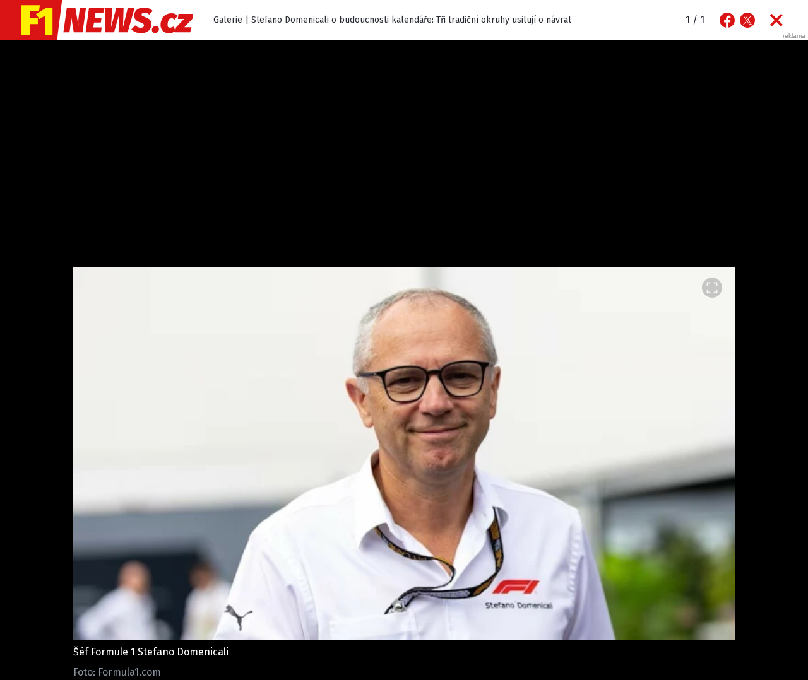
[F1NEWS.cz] (96, 20)
